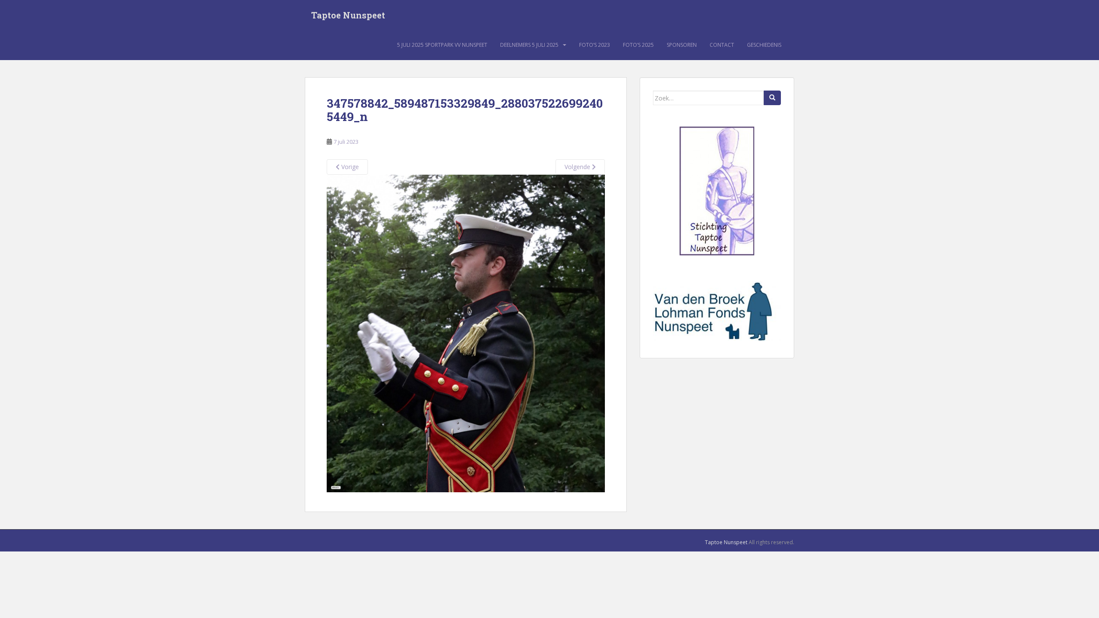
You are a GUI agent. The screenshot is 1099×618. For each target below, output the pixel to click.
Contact (722, 44)
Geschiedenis (764, 44)
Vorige (349, 167)
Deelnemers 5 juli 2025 (529, 44)
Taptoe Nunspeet (348, 15)
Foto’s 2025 (638, 44)
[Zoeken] (772, 98)
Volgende (578, 167)
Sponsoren (682, 44)
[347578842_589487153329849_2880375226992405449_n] (466, 332)
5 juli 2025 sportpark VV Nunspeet (442, 44)
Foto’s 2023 (594, 44)
